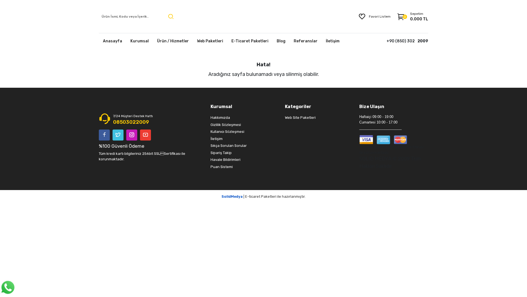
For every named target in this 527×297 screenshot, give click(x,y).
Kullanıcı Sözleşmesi (227, 132)
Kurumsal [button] (139, 41)
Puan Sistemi (222, 167)
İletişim (217, 139)
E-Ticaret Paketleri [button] (249, 41)
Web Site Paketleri (300, 118)
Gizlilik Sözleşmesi (226, 125)
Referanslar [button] (306, 41)
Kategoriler (298, 106)
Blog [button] (281, 41)
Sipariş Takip (221, 153)
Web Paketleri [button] (210, 41)
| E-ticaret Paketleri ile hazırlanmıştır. (263, 196)
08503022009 (131, 122)
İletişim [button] (333, 41)
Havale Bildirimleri (225, 160)
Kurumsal (221, 106)
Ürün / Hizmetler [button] (173, 41)
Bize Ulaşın (371, 106)
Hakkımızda (220, 118)
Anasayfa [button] (112, 41)
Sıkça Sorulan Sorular (229, 146)
